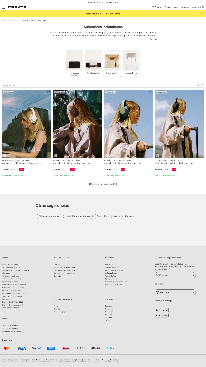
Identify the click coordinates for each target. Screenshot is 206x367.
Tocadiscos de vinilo (10, 282)
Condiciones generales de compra (15, 360)
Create (5, 258)
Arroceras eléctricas (10, 276)
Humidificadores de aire (77, 216)
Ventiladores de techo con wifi (14, 285)
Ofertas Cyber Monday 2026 (13, 305)
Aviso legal (36, 360)
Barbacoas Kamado (123, 216)
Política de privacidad (51, 360)
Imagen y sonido (16, 20)
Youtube (108, 318)
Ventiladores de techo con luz (14, 293)
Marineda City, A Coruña (11, 331)
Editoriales (109, 258)
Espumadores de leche (11, 267)
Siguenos (109, 299)
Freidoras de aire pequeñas (13, 288)
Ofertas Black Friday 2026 (12, 302)
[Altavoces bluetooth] (74, 61)
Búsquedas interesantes (11, 308)
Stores (5, 319)
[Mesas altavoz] (131, 61)
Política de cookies (91, 360)
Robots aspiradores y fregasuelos (15, 270)
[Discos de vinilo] (112, 61)
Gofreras (5, 299)
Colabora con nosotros (63, 299)
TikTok (107, 321)
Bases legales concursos (111, 360)
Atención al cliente (61, 258)
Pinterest (109, 312)
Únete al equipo (60, 312)
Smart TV (102, 216)
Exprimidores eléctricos (11, 290)
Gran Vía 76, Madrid (10, 326)
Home (5, 20)
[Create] (17, 7)
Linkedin (108, 315)
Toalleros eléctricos (10, 265)
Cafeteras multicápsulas (12, 296)
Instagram (109, 309)
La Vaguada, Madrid (10, 329)
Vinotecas (6, 273)
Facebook (109, 306)
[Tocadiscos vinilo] (93, 61)
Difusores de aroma (49, 216)
